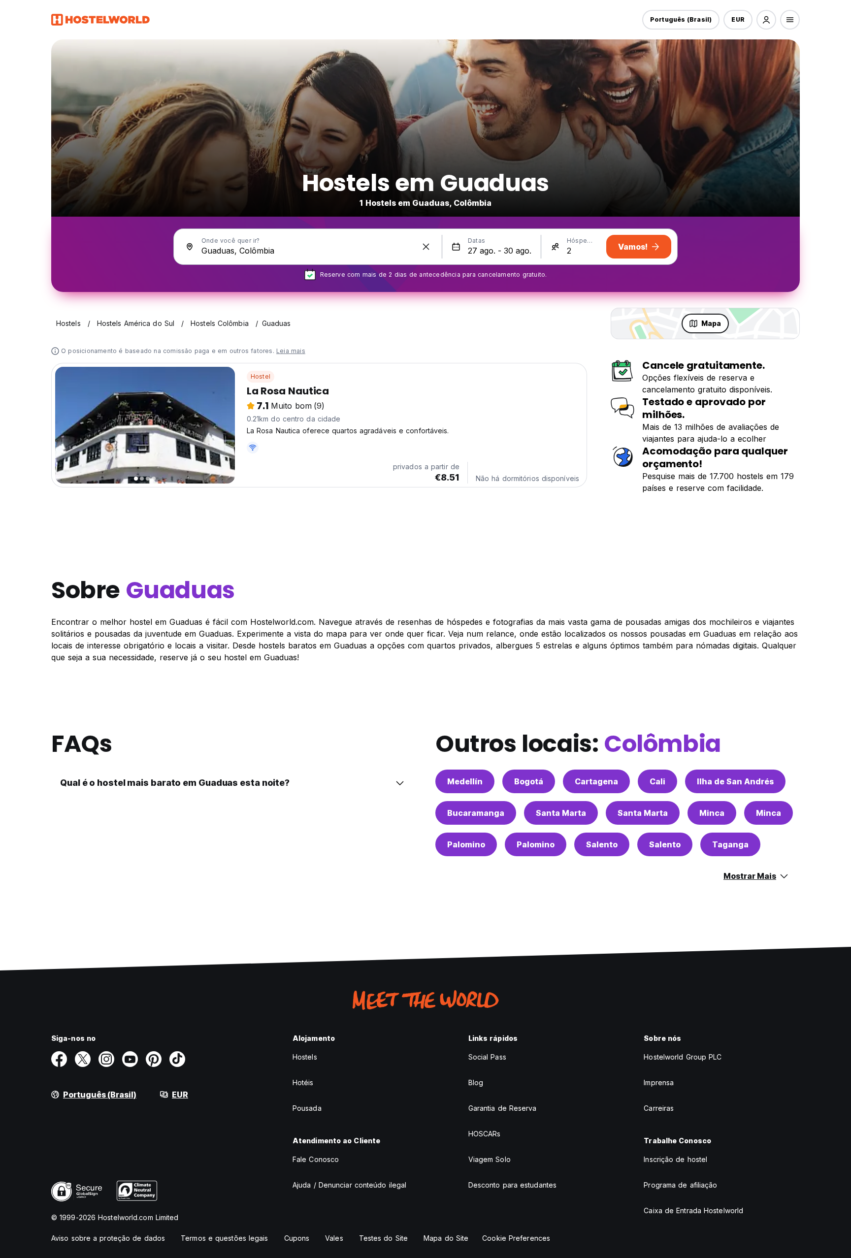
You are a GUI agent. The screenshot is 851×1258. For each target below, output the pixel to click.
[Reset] (426, 246)
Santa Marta (561, 813)
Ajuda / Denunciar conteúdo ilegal (349, 1185)
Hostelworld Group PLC (682, 1057)
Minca (711, 813)
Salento (602, 844)
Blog (475, 1082)
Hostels (305, 1057)
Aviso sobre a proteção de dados (108, 1238)
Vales (334, 1238)
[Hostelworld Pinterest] (154, 1059)
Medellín (465, 781)
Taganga (730, 844)
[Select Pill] (766, 20)
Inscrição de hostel (675, 1159)
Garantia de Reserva (502, 1108)
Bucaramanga (475, 813)
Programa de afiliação (680, 1185)
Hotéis (303, 1082)
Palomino (466, 844)
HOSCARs (484, 1133)
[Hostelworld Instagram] (106, 1059)
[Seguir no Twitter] (83, 1059)
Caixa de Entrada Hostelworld (693, 1210)
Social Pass (487, 1057)
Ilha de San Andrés (735, 781)
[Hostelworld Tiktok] (177, 1059)
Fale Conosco (316, 1159)
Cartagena (596, 781)
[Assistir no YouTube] (130, 1059)
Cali (657, 781)
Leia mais (290, 351)
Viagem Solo (489, 1159)
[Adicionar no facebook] (59, 1059)
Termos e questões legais (224, 1238)
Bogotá (528, 781)
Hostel (260, 376)
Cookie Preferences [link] (516, 1238)
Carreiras (659, 1108)
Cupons (297, 1238)
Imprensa (659, 1082)
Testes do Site (383, 1238)
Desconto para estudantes (512, 1185)
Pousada (307, 1108)
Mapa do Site (446, 1238)
